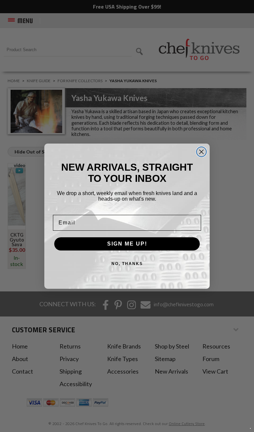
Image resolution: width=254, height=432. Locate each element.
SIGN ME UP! (127, 244)
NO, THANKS (127, 263)
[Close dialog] (201, 152)
